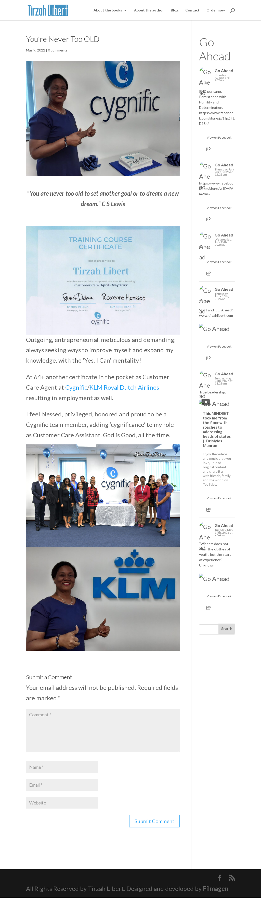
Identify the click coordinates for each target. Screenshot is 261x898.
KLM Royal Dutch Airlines (124, 387)
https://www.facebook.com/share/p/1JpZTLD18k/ (217, 118)
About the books (108, 10)
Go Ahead (215, 49)
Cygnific (76, 387)
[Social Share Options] (208, 149)
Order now (215, 10)
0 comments (58, 50)
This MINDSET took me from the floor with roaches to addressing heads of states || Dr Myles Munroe (217, 429)
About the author (149, 10)
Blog (174, 10)
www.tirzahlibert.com (216, 315)
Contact (192, 10)
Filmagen (215, 888)
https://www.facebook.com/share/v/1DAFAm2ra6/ (216, 188)
